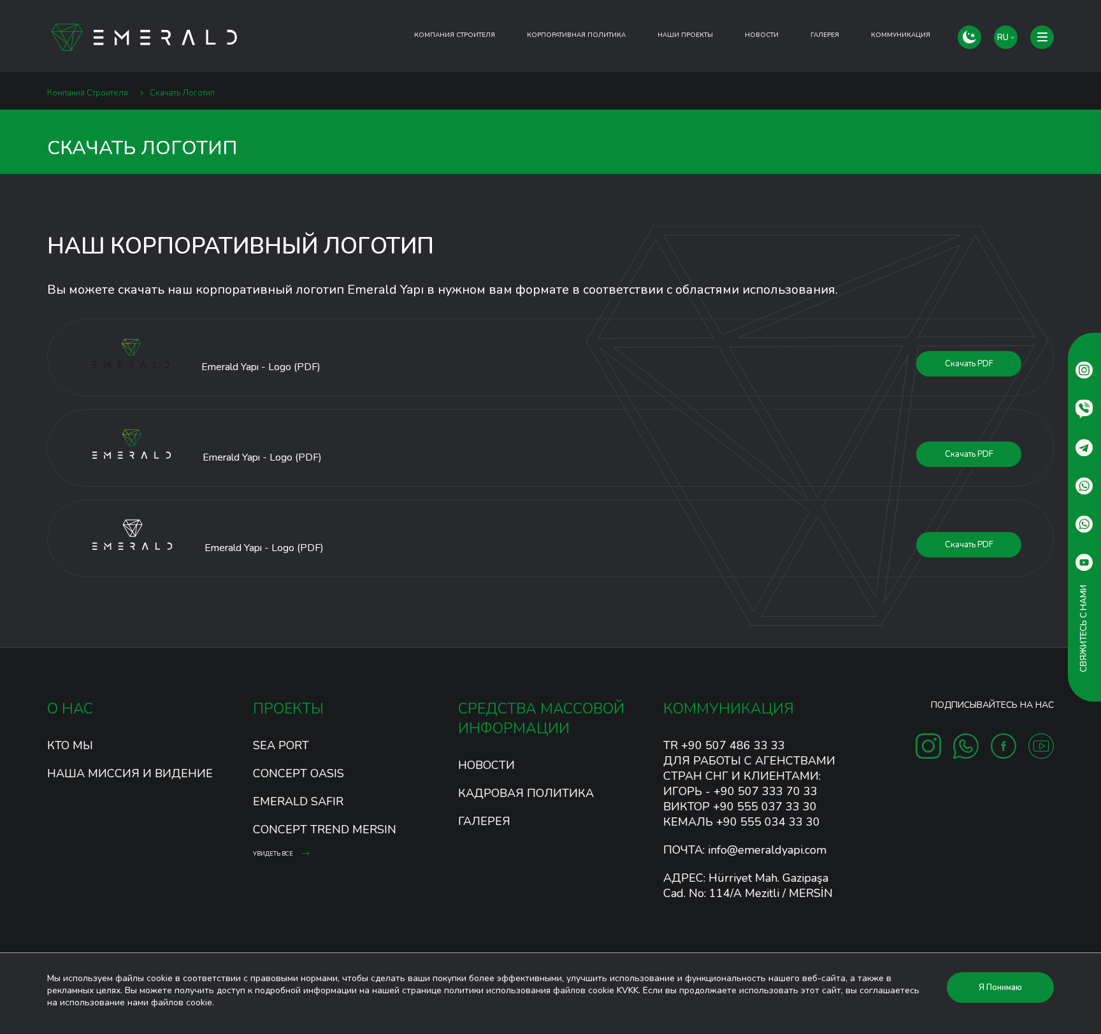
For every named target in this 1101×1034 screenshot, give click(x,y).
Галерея (484, 821)
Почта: (744, 850)
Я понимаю (1000, 987)
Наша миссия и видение (130, 773)
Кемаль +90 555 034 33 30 (741, 821)
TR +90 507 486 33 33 (724, 745)
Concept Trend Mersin (324, 829)
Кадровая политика (526, 793)
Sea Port (281, 745)
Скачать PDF (969, 364)
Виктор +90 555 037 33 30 (740, 806)
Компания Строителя (454, 35)
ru (1004, 37)
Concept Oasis (298, 773)
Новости (762, 35)
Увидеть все (273, 854)
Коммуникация (900, 35)
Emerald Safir (298, 801)
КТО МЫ (70, 745)
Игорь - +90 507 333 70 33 (740, 791)
